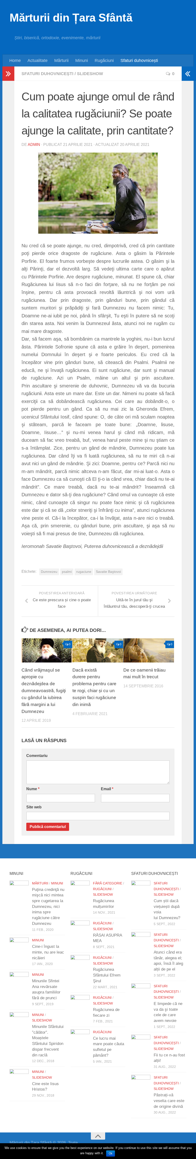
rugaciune (83, 572)
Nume (32, 789)
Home (15, 60)
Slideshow (90, 73)
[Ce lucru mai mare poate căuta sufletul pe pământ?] (80, 1039)
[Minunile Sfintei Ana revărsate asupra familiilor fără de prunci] (19, 981)
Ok (110, 1153)
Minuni (81, 60)
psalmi (67, 572)
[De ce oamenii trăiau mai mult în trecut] (148, 650)
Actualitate (37, 60)
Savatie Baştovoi (108, 572)
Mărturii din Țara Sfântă (71, 17)
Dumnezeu (49, 572)
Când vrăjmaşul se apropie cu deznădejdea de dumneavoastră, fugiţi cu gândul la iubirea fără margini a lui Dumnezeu (44, 691)
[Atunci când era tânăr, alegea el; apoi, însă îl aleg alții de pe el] (140, 941)
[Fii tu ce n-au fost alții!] (140, 1044)
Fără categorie (107, 883)
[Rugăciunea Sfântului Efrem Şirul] (80, 964)
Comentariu (37, 756)
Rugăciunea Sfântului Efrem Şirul (106, 975)
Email (107, 789)
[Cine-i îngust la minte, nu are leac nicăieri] (19, 947)
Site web (34, 807)
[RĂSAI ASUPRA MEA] (80, 930)
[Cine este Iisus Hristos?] (19, 1078)
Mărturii (61, 60)
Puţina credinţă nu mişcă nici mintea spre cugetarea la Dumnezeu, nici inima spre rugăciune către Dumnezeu (48, 906)
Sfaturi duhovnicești (139, 60)
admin (34, 145)
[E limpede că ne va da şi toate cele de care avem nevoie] (140, 993)
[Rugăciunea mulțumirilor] (80, 890)
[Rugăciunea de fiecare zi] (80, 1004)
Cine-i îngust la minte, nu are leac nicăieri (48, 952)
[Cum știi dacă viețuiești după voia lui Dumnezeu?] (140, 890)
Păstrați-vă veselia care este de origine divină (169, 1101)
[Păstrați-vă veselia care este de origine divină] (140, 1084)
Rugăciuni (104, 60)
